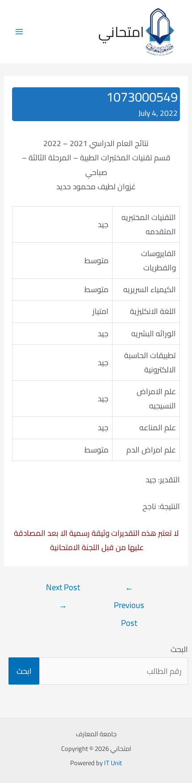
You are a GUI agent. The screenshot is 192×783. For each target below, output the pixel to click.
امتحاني (121, 31)
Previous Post (129, 588)
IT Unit (113, 763)
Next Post (63, 588)
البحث (179, 649)
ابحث (24, 671)
